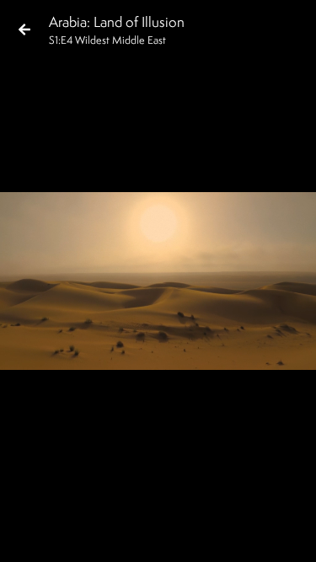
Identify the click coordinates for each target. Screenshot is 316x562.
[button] (26, 535)
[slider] (152, 508)
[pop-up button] (235, 535)
